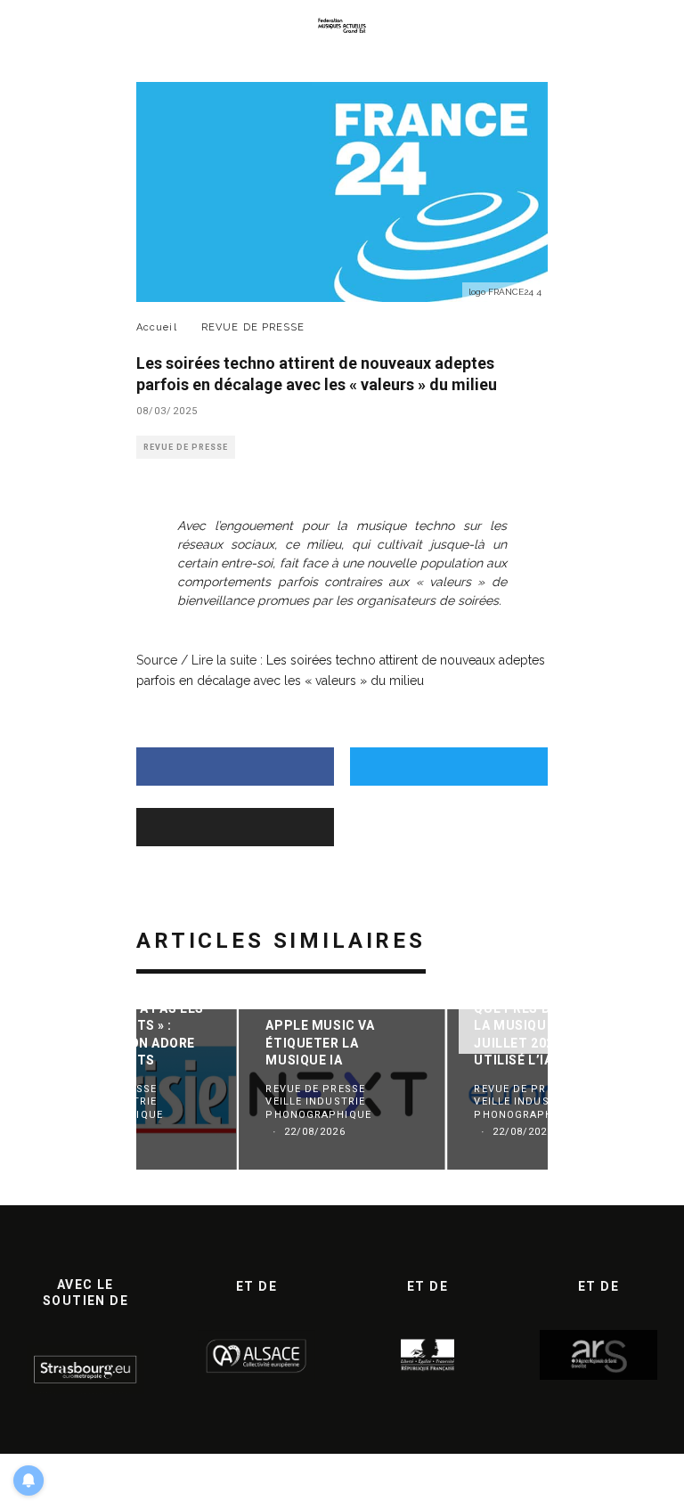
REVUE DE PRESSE (185, 447)
